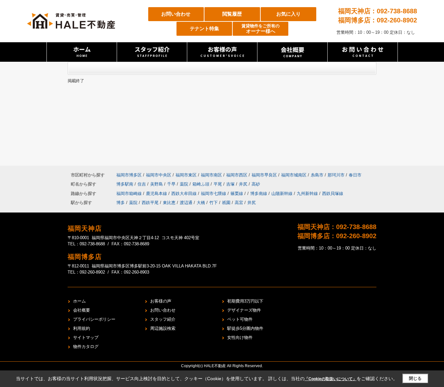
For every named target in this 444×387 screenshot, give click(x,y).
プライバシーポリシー (94, 319)
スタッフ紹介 (163, 319)
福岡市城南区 (294, 175)
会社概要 (81, 310)
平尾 (218, 184)
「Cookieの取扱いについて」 (331, 379)
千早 (172, 184)
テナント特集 (204, 28)
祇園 (226, 202)
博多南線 (259, 193)
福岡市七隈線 (214, 193)
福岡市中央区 (158, 175)
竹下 (213, 202)
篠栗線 (237, 193)
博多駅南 (125, 184)
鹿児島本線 (157, 193)
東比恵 (169, 202)
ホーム (79, 301)
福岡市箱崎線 (129, 193)
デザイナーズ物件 (244, 310)
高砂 (256, 184)
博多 (120, 202)
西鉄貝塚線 (332, 193)
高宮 (239, 202)
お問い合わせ (175, 14)
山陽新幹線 (282, 193)
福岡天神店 (85, 228)
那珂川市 (336, 175)
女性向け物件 (240, 337)
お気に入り (288, 14)
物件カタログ (85, 346)
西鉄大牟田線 (184, 193)
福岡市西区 (236, 175)
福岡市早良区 (264, 175)
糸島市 (317, 175)
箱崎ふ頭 (201, 184)
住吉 (142, 184)
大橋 (201, 202)
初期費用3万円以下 (245, 301)
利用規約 (81, 328)
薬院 (184, 184)
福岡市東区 (186, 175)
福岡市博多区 (129, 175)
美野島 (157, 184)
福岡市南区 (211, 175)
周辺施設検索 (163, 328)
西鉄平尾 (150, 202)
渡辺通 (186, 202)
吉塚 (231, 184)
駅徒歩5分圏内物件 (245, 328)
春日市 (355, 175)
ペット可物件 (240, 319)
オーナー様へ (261, 28)
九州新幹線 (308, 193)
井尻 (244, 184)
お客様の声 (160, 301)
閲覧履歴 (232, 14)
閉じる (415, 378)
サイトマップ (85, 337)
